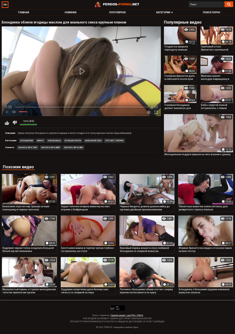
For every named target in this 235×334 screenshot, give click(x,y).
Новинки (70, 12)
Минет (40, 140)
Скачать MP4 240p (73, 147)
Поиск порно (211, 12)
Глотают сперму (114, 140)
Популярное (117, 12)
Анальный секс (93, 140)
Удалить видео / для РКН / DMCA (126, 315)
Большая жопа (73, 140)
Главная (23, 12)
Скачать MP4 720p (27, 147)
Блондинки (26, 140)
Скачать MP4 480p (50, 147)
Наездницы (54, 140)
